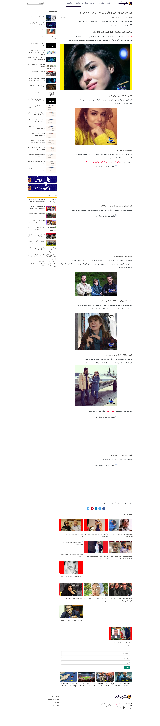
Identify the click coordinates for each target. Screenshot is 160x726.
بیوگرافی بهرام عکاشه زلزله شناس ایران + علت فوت (71, 535)
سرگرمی (85, 3)
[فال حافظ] (42, 183)
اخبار (108, 3)
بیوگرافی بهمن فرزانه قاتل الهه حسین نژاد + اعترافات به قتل (122, 535)
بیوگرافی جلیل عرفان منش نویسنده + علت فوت (71, 621)
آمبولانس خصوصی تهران (39, 37)
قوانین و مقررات (54, 696)
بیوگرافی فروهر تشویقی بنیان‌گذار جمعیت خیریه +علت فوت (96, 535)
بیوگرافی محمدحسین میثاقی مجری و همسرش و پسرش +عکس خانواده (121, 557)
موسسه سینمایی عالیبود (39, 92)
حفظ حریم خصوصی (53, 699)
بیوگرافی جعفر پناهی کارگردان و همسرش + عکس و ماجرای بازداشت (122, 600)
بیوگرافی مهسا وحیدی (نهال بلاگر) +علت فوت (72, 576)
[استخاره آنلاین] (42, 191)
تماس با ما (56, 705)
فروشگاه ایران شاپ (40, 30)
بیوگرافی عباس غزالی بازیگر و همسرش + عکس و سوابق (71, 555)
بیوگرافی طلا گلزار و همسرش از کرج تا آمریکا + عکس (96, 600)
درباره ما (57, 702)
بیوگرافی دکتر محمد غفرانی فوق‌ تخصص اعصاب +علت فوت (121, 644)
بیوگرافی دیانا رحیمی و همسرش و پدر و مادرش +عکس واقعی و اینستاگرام (37, 263)
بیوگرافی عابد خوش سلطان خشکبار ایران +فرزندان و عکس (97, 557)
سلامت (92, 3)
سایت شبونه (119, 704)
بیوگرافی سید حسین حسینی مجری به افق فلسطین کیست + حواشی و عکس (37, 208)
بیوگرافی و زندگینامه (73, 3)
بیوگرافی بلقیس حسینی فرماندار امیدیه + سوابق (71, 598)
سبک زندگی (100, 3)
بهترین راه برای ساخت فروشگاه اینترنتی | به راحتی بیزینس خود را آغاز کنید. (37, 52)
